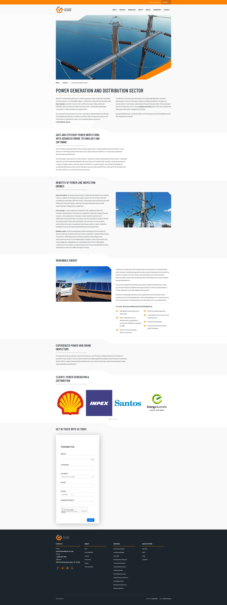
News (86, 548)
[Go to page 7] (117, 419)
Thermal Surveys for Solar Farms (121, 577)
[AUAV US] (64, 10)
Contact (167, 10)
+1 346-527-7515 (61, 557)
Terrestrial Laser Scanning (119, 563)
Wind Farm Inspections (119, 588)
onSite (148, 10)
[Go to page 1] (109, 419)
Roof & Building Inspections (120, 574)
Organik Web (154, 598)
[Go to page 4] (113, 419)
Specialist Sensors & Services (120, 559)
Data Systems (147, 544)
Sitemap (86, 563)
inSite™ (140, 10)
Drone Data (132, 10)
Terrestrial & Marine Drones (120, 566)
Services (122, 10)
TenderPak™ (157, 10)
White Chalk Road (167, 598)
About (115, 10)
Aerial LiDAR (116, 556)
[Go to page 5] (114, 419)
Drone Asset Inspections (119, 548)
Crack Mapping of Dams (119, 581)
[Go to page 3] (112, 419)
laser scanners (60, 104)
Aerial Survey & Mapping (119, 552)
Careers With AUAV (89, 552)
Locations (87, 556)
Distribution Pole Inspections (120, 584)
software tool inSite (145, 106)
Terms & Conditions (89, 566)
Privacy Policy (88, 559)
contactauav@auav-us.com (64, 551)
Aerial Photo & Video (118, 570)
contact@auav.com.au (63, 122)
